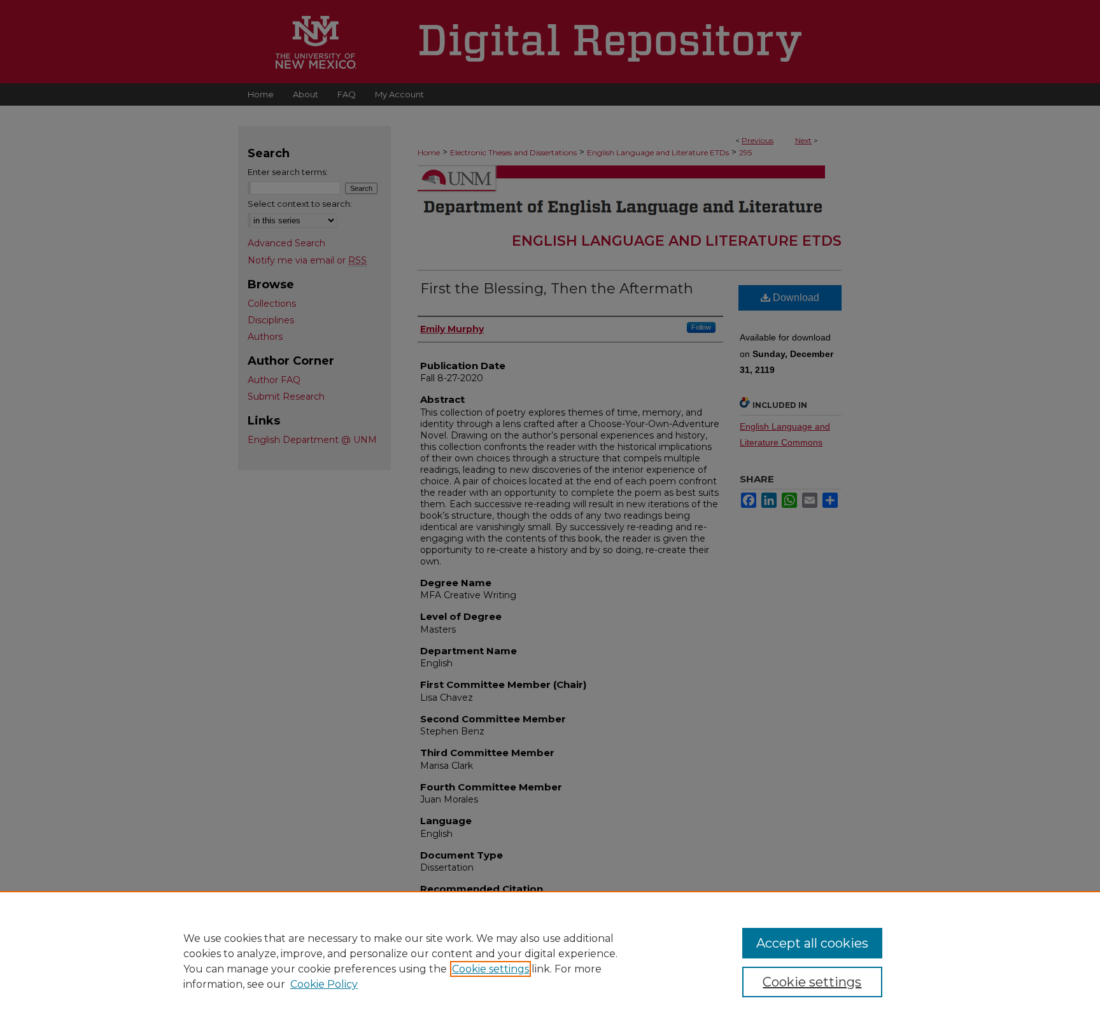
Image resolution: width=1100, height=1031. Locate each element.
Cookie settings (490, 969)
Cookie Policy (324, 984)
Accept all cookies (812, 943)
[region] (550, 961)
